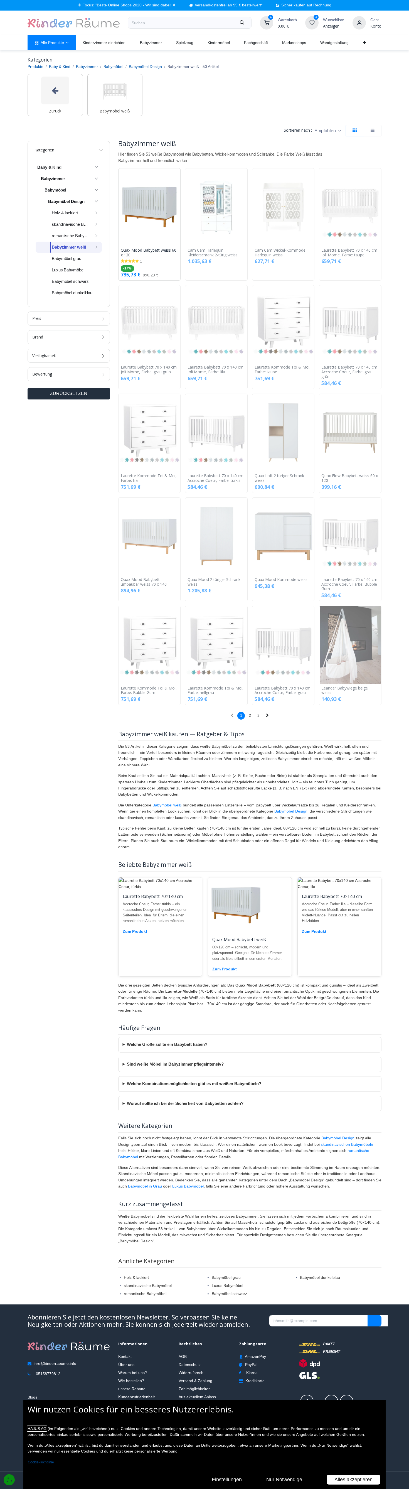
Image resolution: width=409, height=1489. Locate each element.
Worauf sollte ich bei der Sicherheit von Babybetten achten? (185, 1103)
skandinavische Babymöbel (148, 1285)
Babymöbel (113, 66)
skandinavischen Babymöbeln (347, 1144)
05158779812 (48, 1374)
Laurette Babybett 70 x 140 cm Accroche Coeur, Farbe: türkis (215, 478)
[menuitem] (52, 42)
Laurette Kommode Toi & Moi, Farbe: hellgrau (215, 690)
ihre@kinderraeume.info (55, 1363)
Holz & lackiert (136, 1277)
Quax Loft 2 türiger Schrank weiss (279, 478)
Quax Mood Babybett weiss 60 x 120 (148, 252)
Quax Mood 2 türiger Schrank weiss (214, 582)
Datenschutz (190, 1364)
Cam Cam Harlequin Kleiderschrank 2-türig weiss (213, 252)
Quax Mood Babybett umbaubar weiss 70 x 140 (144, 582)
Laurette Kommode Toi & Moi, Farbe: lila (149, 478)
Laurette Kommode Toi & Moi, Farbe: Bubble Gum (149, 690)
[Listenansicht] (372, 130)
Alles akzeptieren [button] (353, 1479)
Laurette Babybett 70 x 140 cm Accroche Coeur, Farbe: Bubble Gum (349, 584)
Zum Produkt (135, 931)
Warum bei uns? (132, 1372)
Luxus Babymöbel (188, 1186)
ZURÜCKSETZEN (68, 393)
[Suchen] (242, 22)
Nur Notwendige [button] (284, 1479)
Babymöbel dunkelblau (320, 1277)
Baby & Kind (59, 66)
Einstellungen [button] (227, 1479)
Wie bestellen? (131, 1380)
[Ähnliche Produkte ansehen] (177, 201)
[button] (327, 130)
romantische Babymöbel (145, 1293)
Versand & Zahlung (195, 1380)
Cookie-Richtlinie (41, 1462)
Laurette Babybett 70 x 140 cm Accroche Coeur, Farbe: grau (283, 690)
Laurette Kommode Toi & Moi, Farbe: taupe (283, 369)
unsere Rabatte (132, 1388)
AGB (183, 1356)
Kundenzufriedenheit (136, 1396)
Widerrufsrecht (191, 1372)
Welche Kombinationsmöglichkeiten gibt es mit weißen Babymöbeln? (194, 1083)
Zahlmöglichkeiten (195, 1388)
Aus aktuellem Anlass (197, 1396)
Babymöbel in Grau (145, 1186)
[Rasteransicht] (355, 130)
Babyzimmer (87, 66)
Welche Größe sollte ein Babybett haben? (167, 1044)
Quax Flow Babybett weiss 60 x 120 (349, 478)
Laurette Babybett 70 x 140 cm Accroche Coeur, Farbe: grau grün (349, 372)
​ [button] (374, 1320)
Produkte (35, 66)
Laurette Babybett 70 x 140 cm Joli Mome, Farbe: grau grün (149, 369)
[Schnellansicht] (177, 176)
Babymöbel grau (226, 1277)
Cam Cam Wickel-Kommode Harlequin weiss (280, 252)
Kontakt (125, 1356)
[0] (266, 22)
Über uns (126, 1364)
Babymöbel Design (145, 66)
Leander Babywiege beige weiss (344, 690)
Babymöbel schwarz (229, 1293)
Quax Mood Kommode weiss (281, 579)
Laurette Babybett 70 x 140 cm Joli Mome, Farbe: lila (215, 369)
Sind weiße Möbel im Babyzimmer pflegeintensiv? (175, 1064)
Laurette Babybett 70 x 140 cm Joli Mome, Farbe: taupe (349, 252)
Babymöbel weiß (167, 805)
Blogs (32, 1397)
